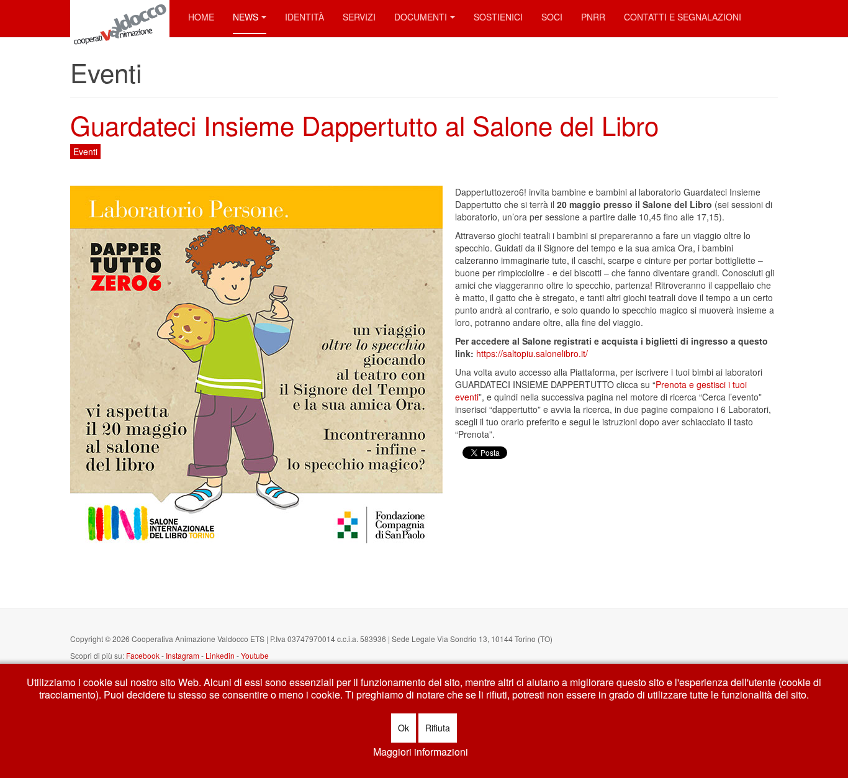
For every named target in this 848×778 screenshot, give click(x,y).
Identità (304, 17)
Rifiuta (437, 727)
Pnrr (593, 17)
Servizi (359, 17)
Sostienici (498, 17)
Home (201, 17)
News (245, 17)
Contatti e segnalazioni (682, 17)
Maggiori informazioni (420, 752)
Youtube (255, 655)
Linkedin (220, 655)
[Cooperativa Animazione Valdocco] (119, 17)
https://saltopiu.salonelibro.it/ (532, 353)
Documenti (420, 17)
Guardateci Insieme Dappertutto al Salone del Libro (364, 124)
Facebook (143, 655)
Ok (403, 727)
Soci (551, 17)
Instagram (183, 655)
